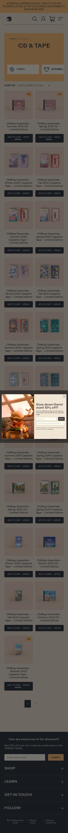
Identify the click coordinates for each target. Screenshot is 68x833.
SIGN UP (61, 419)
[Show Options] (63, 423)
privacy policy (50, 429)
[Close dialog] (64, 396)
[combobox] (50, 423)
